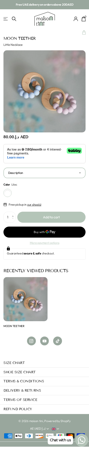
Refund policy (17, 409)
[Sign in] (76, 19)
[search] (14, 19)
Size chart (14, 363)
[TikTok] (57, 341)
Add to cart (51, 217)
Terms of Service (20, 400)
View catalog (5, 19)
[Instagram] (31, 341)
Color (10, 184)
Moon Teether (13, 326)
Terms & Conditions (23, 381)
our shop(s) (34, 204)
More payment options (44, 243)
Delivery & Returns (22, 390)
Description (15, 173)
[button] (82, 32)
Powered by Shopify (57, 421)
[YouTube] (44, 341)
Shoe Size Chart (19, 372)
